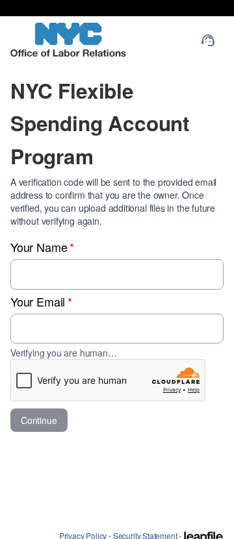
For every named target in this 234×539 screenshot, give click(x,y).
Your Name (42, 246)
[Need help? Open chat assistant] (208, 40)
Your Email (41, 301)
